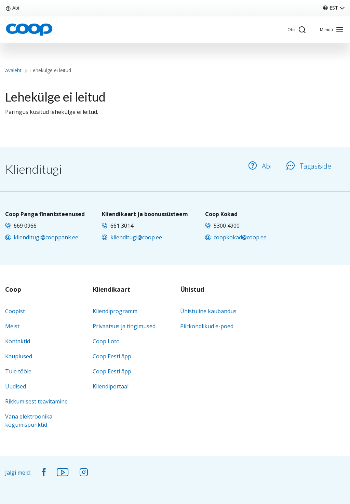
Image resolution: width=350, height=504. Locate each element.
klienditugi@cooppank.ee (46, 237)
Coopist (15, 311)
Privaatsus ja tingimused (124, 326)
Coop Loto (106, 341)
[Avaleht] (29, 29)
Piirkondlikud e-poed (206, 326)
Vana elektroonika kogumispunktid (28, 420)
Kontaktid (17, 341)
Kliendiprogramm (115, 311)
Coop (13, 289)
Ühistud (192, 289)
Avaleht (13, 70)
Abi (15, 7)
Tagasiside (315, 166)
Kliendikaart (111, 289)
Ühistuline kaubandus (208, 311)
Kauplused (18, 356)
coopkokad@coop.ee (240, 237)
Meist (12, 326)
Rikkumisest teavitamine (36, 401)
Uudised (15, 386)
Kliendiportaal (111, 386)
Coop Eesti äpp (112, 356)
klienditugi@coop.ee (136, 237)
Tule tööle (18, 371)
